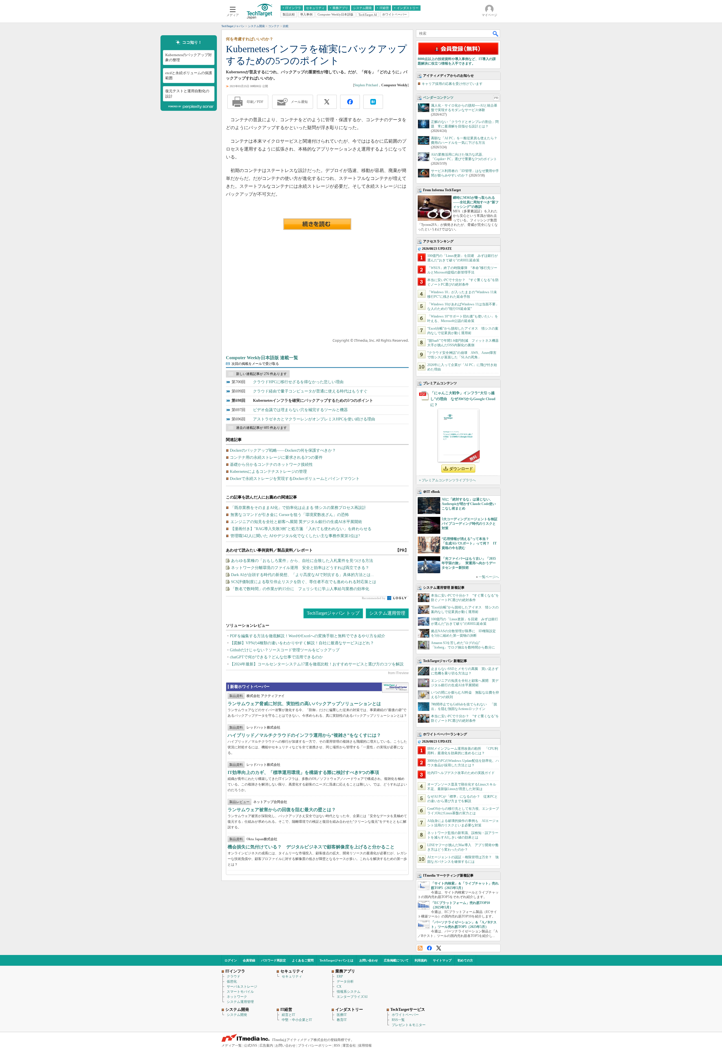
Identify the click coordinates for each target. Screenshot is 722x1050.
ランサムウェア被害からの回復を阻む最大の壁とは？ (282, 809)
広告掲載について (396, 960)
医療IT (342, 1015)
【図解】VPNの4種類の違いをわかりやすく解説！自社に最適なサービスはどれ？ (302, 643)
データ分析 (345, 981)
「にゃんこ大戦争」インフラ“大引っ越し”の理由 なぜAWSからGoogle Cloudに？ (462, 399)
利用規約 (421, 960)
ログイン (230, 960)
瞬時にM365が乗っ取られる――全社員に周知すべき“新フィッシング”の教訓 (476, 202)
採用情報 (365, 1045)
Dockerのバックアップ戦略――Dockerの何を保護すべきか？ (283, 450)
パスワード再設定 (273, 960)
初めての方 (465, 960)
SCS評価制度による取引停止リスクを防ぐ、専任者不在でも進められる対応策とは (303, 582)
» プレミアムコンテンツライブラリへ (447, 480)
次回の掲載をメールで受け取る (255, 364)
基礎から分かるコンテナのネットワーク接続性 (271, 464)
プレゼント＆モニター (409, 1025)
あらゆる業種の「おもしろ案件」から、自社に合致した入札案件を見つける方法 (302, 561)
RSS (420, 948)
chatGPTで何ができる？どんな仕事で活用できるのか (276, 657)
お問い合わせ (368, 960)
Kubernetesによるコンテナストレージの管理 (268, 471)
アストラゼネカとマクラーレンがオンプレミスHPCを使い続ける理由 (314, 419)
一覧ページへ (489, 577)
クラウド (233, 976)
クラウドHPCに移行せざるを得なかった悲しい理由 (298, 382)
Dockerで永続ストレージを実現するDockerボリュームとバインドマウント (295, 479)
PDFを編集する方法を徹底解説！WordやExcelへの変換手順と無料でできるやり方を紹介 (307, 636)
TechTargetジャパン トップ (333, 613)
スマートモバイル (240, 992)
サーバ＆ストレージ (242, 987)
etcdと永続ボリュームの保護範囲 (188, 75)
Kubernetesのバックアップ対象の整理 (188, 57)
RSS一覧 (398, 1020)
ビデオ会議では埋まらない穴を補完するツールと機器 (300, 410)
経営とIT (288, 1015)
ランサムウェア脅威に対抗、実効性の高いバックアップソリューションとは (304, 703)
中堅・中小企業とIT (297, 1020)
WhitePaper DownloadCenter (395, 688)
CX (339, 987)
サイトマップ (442, 960)
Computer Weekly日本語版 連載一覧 (262, 357)
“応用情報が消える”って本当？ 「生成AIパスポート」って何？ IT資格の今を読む (469, 543)
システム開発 (237, 1015)
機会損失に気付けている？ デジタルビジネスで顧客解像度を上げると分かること (311, 846)
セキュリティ (292, 976)
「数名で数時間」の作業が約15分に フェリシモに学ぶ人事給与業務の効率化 (300, 589)
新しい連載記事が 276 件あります (261, 374)
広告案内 (266, 1045)
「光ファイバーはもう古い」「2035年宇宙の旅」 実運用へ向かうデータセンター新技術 (469, 563)
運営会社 (349, 1045)
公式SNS (250, 1045)
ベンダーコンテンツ (438, 98)
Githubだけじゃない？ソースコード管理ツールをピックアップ (285, 650)
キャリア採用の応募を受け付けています (452, 84)
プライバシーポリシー (315, 1045)
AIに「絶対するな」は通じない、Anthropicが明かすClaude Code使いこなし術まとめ (469, 503)
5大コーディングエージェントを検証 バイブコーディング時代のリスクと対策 (471, 523)
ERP (340, 976)
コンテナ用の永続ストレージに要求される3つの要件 (276, 457)
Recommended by (374, 598)
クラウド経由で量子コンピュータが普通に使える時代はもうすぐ (310, 391)
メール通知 (299, 102)
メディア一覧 (231, 1045)
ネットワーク (237, 997)
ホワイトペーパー (405, 1015)
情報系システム (348, 992)
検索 (496, 34)
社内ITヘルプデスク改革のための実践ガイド (461, 773)
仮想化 (232, 981)
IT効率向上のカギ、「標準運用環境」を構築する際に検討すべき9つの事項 (303, 772)
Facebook (429, 948)
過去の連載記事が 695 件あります (261, 428)
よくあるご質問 (303, 960)
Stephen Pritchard (366, 85)
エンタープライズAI (352, 997)
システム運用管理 (387, 613)
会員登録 (249, 960)
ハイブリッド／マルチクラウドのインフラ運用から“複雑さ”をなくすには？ (304, 735)
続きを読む (317, 224)
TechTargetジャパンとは (336, 960)
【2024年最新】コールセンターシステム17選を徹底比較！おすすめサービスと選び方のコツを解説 (317, 664)
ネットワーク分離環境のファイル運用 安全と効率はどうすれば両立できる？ (300, 568)
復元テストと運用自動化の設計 (187, 93)
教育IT (342, 1020)
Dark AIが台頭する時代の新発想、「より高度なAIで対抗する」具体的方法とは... (302, 575)
